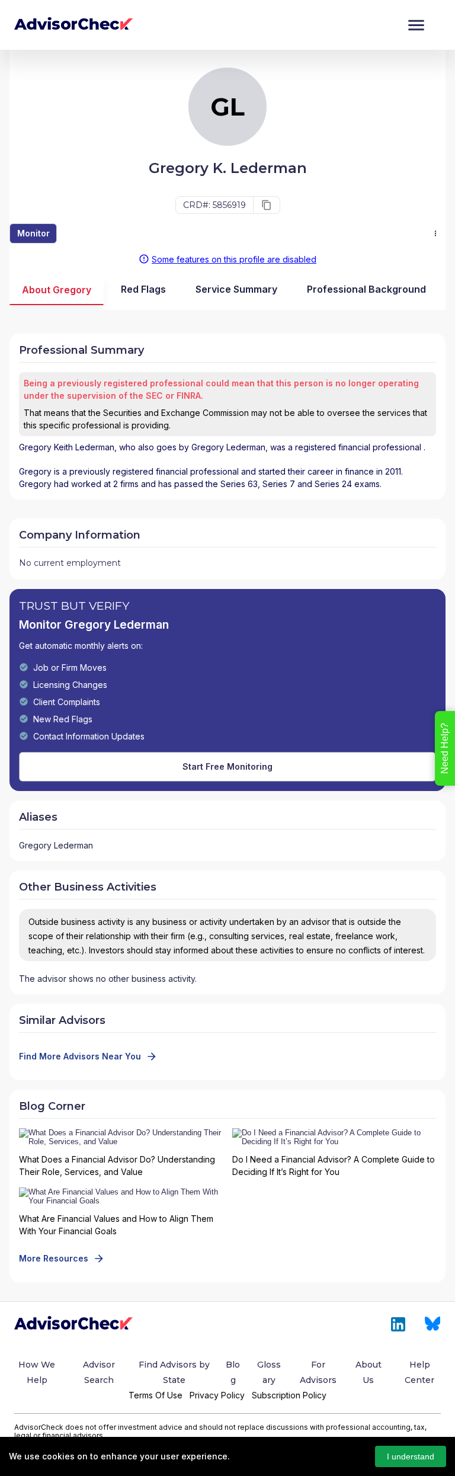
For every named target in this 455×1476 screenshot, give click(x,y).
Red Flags (143, 289)
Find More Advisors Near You (80, 1056)
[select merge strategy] (435, 233)
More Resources (53, 1258)
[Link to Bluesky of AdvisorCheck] (433, 1324)
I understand (410, 1456)
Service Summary (236, 289)
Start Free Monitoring (227, 766)
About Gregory (56, 290)
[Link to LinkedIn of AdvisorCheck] (398, 1324)
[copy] (266, 205)
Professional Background (366, 289)
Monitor (33, 233)
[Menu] (416, 25)
